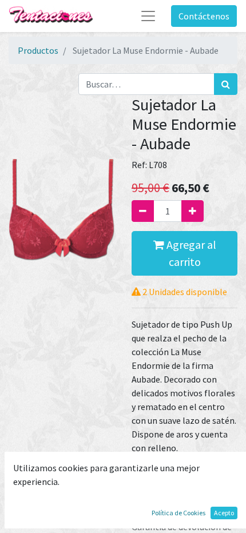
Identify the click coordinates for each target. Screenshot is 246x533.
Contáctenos (203, 16)
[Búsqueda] (225, 84)
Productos (38, 50)
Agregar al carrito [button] (190, 253)
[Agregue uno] (192, 211)
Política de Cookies (178, 512)
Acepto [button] (224, 512)
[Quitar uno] (143, 211)
